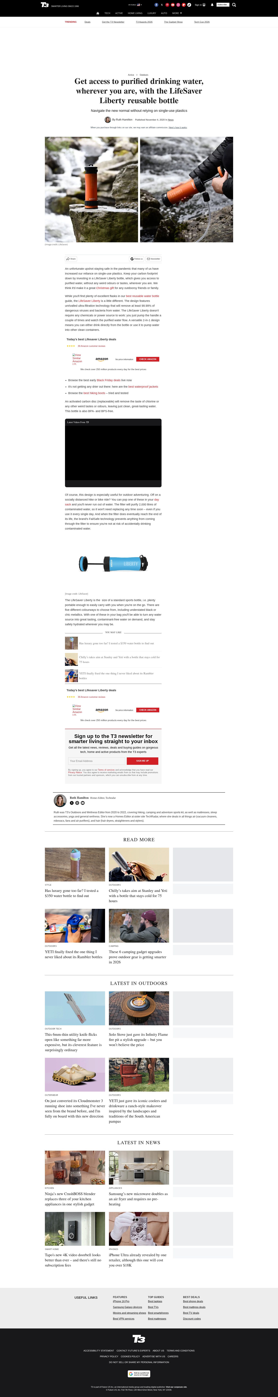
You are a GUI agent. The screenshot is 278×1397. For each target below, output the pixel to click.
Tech (107, 13)
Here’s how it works (178, 127)
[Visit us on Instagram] (178, 5)
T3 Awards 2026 (144, 22)
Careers (173, 1356)
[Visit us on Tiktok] (189, 5)
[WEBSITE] (78, 803)
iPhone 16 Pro (121, 1301)
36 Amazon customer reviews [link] (91, 346)
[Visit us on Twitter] (162, 5)
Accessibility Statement (98, 1350)
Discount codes (192, 1318)
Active (119, 13)
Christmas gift (105, 288)
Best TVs (153, 1307)
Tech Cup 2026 (202, 22)
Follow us (138, 259)
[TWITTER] (72, 803)
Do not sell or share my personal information (139, 1362)
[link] (79, 359)
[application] (113, 453)
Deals (87, 22)
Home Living (135, 13)
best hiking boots (94, 393)
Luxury (152, 13)
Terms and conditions (181, 1350)
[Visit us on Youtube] (173, 5)
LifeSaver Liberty (89, 301)
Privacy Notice (75, 772)
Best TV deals (191, 1313)
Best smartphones (158, 1313)
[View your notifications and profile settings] (212, 5)
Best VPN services (123, 1318)
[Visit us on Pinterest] (167, 5)
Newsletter (155, 259)
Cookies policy (130, 1356)
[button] (113, 358)
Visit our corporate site (176, 1387)
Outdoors (144, 75)
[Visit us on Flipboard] (184, 5)
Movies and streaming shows (129, 1313)
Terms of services (106, 770)
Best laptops (155, 1301)
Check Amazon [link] (147, 359)
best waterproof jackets (143, 386)
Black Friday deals (108, 380)
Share (73, 259)
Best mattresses (157, 1318)
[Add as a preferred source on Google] (139, 1373)
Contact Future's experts (133, 1350)
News (171, 119)
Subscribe (222, 5)
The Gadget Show (173, 22)
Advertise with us (153, 1356)
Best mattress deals (194, 1307)
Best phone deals (193, 1301)
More (175, 13)
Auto (164, 13)
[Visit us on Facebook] (156, 5)
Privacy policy (109, 1356)
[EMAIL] (83, 803)
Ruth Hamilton (124, 119)
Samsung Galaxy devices (127, 1307)
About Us (158, 1350)
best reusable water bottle (142, 296)
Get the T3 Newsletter (113, 22)
